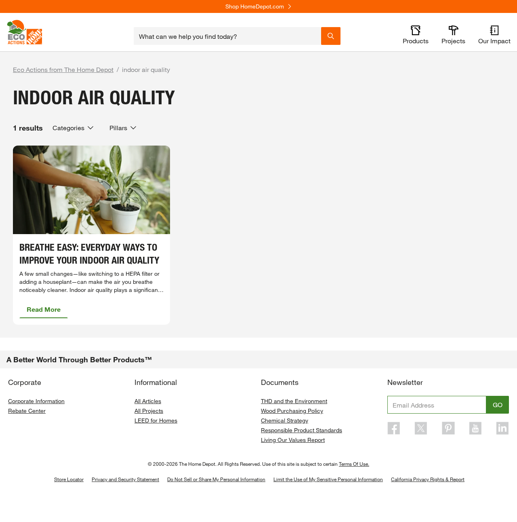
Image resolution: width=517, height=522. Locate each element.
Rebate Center (27, 410)
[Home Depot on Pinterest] (448, 428)
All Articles (148, 400)
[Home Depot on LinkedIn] (502, 428)
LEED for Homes (156, 420)
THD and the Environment (294, 400)
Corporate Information (36, 400)
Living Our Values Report (293, 439)
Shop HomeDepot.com (254, 6)
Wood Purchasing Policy (292, 410)
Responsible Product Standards (301, 430)
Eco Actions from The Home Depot (63, 69)
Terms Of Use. (354, 464)
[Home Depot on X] (420, 428)
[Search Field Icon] (330, 36)
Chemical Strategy (284, 420)
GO (497, 404)
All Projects (149, 410)
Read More (44, 309)
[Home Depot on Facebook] (393, 428)
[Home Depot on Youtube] (475, 428)
